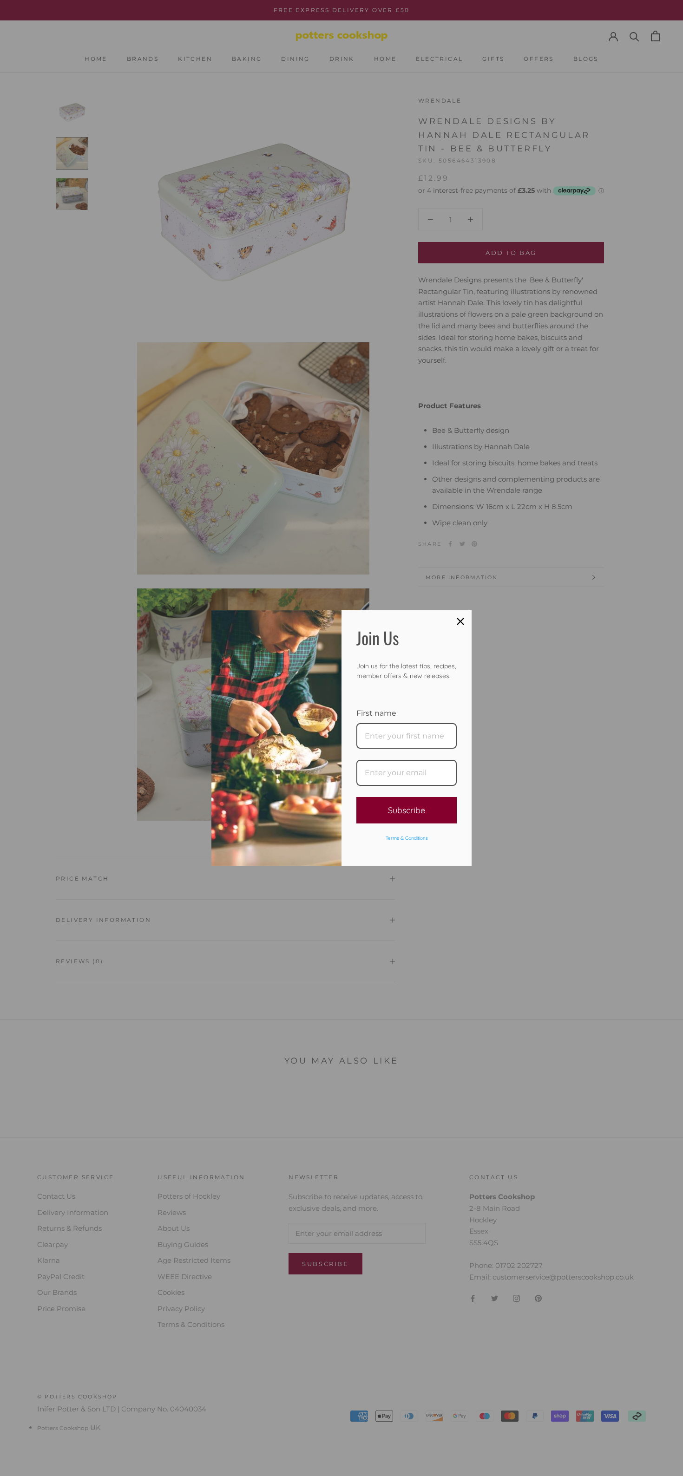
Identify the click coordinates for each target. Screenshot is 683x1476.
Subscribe (406, 810)
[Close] (460, 621)
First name (376, 713)
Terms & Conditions (407, 838)
